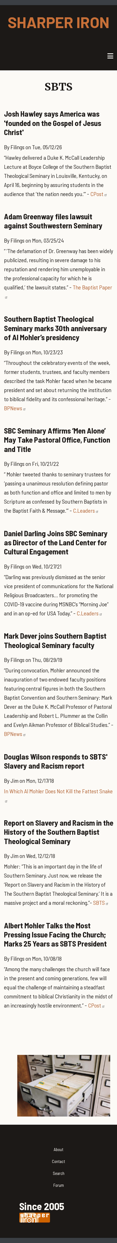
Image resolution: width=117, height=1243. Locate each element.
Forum (58, 1185)
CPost (96, 193)
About (58, 1149)
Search (58, 1173)
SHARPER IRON (58, 22)
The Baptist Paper (92, 287)
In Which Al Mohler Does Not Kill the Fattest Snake (58, 791)
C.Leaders (84, 510)
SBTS (99, 902)
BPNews (13, 408)
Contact (58, 1161)
